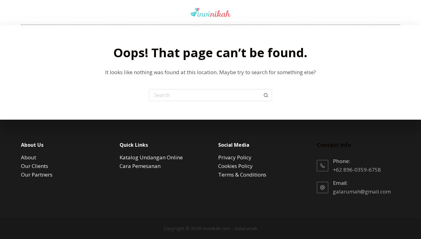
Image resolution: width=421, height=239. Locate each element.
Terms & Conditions (242, 174)
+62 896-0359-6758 (357, 169)
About (28, 157)
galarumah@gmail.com (362, 191)
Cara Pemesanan (140, 165)
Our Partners (36, 174)
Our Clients (34, 165)
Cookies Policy (235, 165)
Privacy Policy (234, 157)
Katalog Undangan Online (151, 157)
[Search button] (266, 95)
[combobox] (204, 95)
